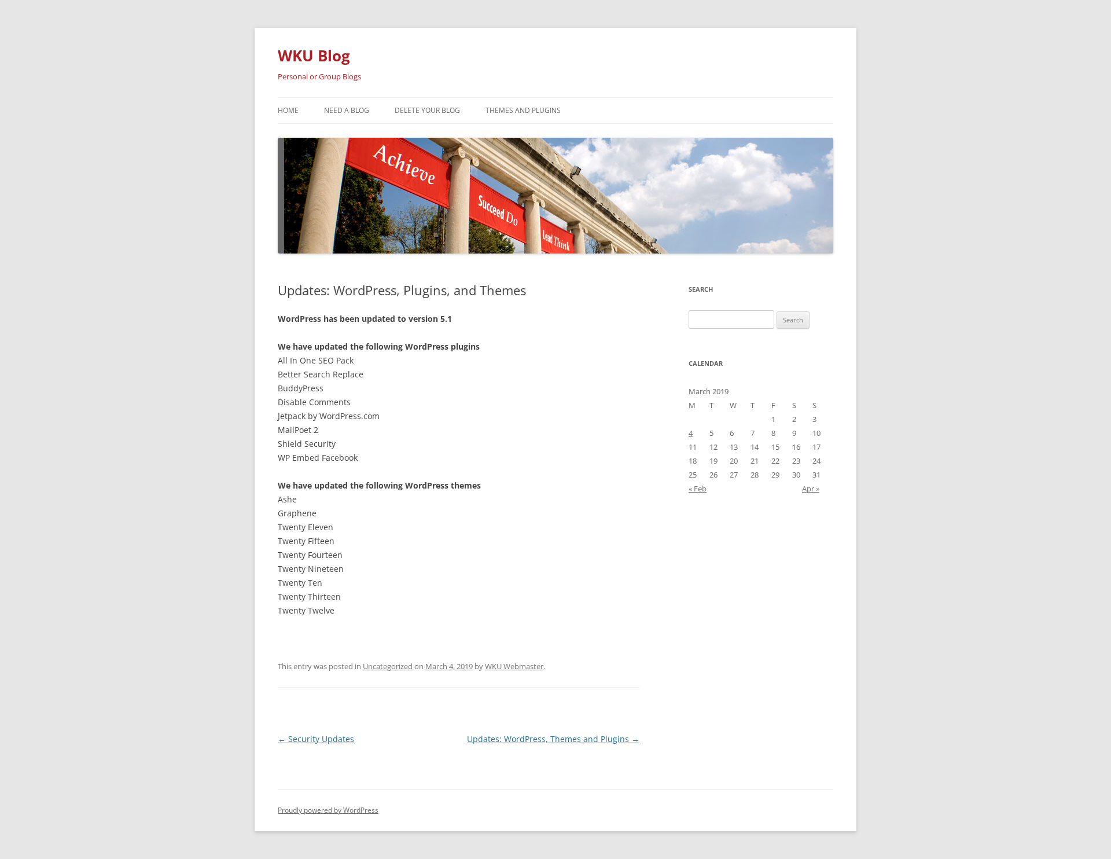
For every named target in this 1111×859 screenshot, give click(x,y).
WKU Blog (314, 55)
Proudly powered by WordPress (328, 810)
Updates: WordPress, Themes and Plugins (553, 738)
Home (288, 110)
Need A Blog (346, 110)
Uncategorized (388, 666)
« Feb (698, 488)
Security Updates (316, 738)
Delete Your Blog (427, 110)
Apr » (810, 488)
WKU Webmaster (514, 666)
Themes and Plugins (523, 110)
